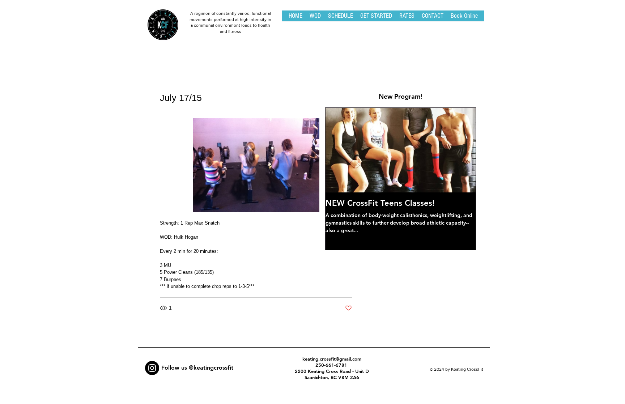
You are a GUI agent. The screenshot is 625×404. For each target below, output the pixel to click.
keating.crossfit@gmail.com (331, 359)
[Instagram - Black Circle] (152, 368)
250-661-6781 (332, 365)
